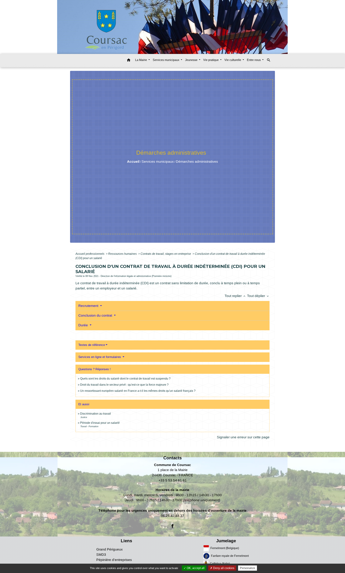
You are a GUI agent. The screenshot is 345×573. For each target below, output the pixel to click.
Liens (126, 540)
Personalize (247, 568)
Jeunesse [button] (191, 59)
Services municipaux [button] (166, 59)
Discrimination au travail (95, 413)
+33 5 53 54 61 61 (172, 480)
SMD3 (101, 554)
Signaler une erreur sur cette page (243, 437)
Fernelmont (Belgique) (224, 548)
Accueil (133, 161)
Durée (83, 325)
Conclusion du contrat (95, 315)
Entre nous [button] (254, 59)
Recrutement (88, 306)
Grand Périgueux (109, 549)
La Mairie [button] (141, 59)
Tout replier (235, 296)
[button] (129, 60)
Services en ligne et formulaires (100, 357)
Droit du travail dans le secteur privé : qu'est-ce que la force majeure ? (124, 384)
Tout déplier (258, 296)
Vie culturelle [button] (233, 59)
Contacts (172, 457)
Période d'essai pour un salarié (100, 422)
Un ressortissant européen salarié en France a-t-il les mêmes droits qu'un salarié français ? (138, 390)
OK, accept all (195, 568)
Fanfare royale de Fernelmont (230, 555)
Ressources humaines (122, 253)
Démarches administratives (197, 161)
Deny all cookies (223, 568)
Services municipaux (158, 161)
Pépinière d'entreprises (114, 560)
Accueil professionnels (90, 253)
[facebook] (172, 526)
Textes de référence (91, 345)
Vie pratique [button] (211, 59)
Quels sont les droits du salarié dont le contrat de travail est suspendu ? (125, 378)
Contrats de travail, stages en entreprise (166, 253)
